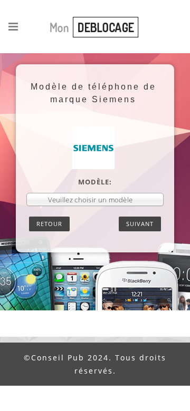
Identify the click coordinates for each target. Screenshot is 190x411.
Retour (49, 224)
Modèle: (95, 182)
